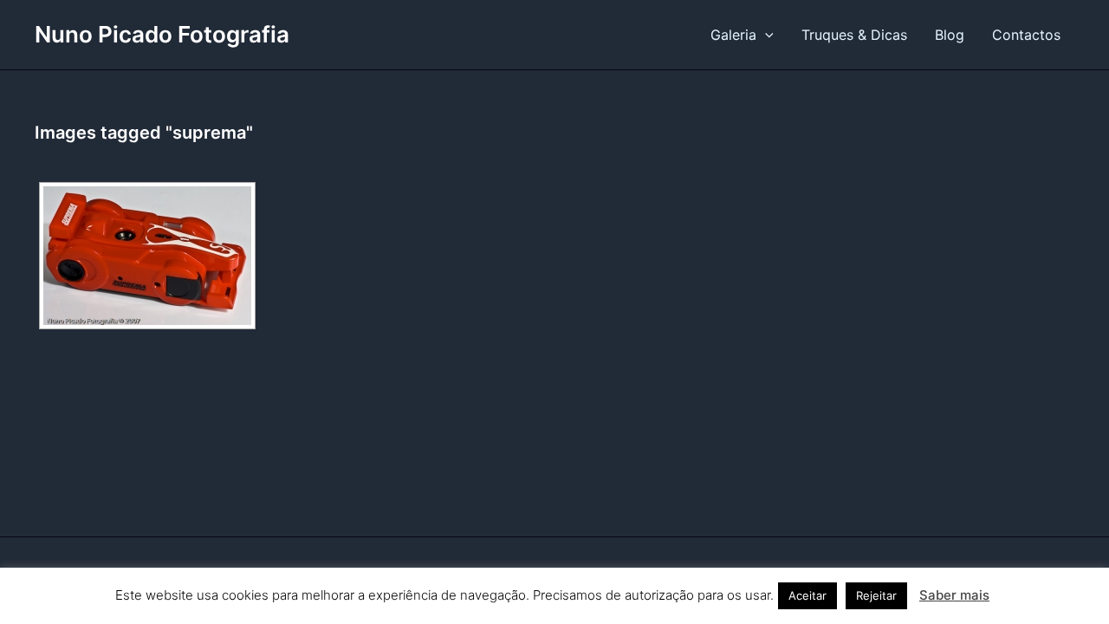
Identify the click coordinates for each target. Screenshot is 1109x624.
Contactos (1026, 34)
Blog (949, 34)
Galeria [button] (733, 34)
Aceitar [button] (807, 595)
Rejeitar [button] (876, 595)
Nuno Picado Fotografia (162, 34)
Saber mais (954, 595)
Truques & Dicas (854, 34)
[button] (765, 34)
